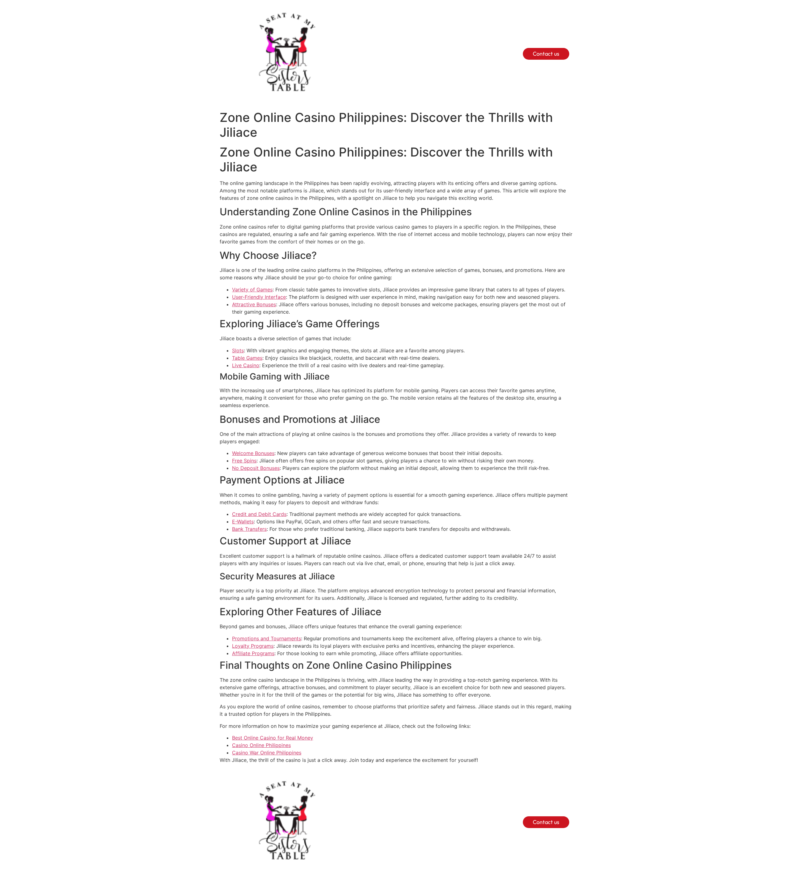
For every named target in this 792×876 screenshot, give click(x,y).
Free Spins (244, 460)
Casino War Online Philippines (266, 752)
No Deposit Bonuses (256, 468)
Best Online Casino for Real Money (272, 738)
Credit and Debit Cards (259, 514)
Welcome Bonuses (253, 453)
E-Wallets (243, 521)
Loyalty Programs (252, 646)
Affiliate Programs (253, 653)
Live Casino (245, 365)
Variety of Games (252, 289)
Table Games (247, 358)
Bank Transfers (249, 529)
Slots (238, 350)
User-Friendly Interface (259, 297)
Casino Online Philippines (261, 745)
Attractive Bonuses (254, 304)
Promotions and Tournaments (266, 638)
